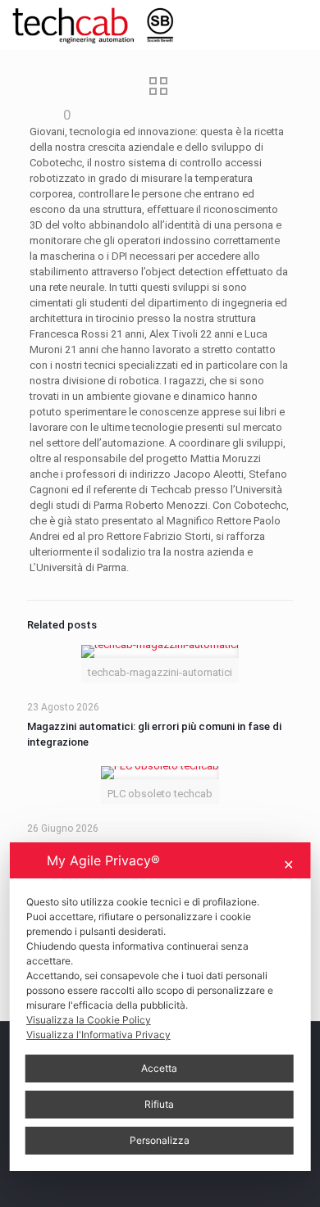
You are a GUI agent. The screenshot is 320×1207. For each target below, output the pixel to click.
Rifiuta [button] (159, 1104)
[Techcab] (100, 24)
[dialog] (160, 1006)
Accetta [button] (159, 1068)
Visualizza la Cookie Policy (88, 1020)
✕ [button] (288, 864)
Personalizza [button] (160, 1140)
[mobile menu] (298, 25)
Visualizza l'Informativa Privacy (98, 1034)
